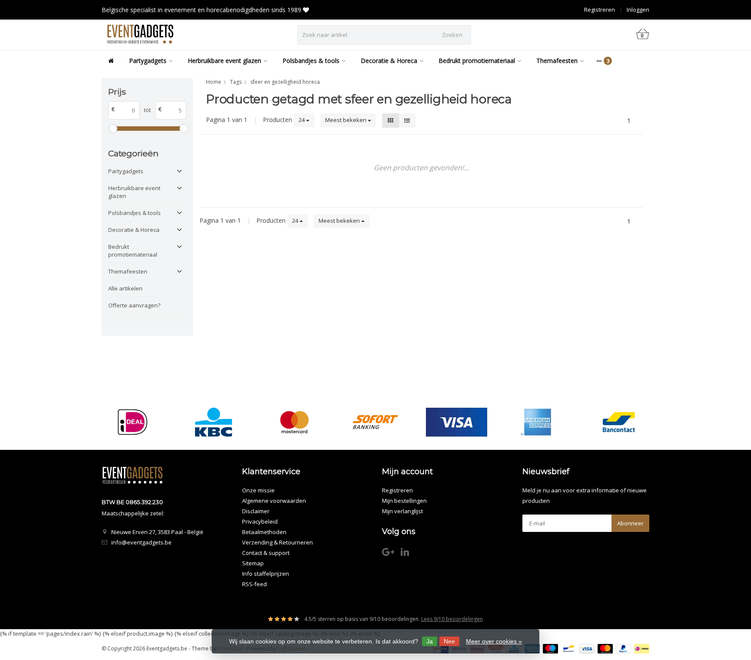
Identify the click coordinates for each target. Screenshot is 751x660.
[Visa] (456, 422)
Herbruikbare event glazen (224, 60)
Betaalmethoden (264, 532)
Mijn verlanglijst (402, 511)
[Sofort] (375, 422)
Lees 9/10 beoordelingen (452, 619)
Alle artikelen (125, 288)
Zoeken (452, 35)
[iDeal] (132, 422)
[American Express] (537, 422)
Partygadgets (147, 60)
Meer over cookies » (494, 641)
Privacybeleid (260, 521)
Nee (449, 641)
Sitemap (253, 563)
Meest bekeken (346, 120)
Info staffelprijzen (265, 574)
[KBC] (213, 422)
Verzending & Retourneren (277, 542)
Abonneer (630, 523)
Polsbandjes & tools (310, 60)
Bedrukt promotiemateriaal (477, 60)
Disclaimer (255, 511)
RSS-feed (254, 584)
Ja (429, 641)
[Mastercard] (294, 422)
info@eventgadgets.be (141, 542)
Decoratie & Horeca (389, 60)
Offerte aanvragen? (134, 305)
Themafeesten (557, 60)
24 (302, 120)
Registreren (599, 9)
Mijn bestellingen (404, 501)
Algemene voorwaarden (274, 501)
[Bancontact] (618, 422)
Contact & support (265, 553)
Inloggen (638, 9)
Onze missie (258, 490)
